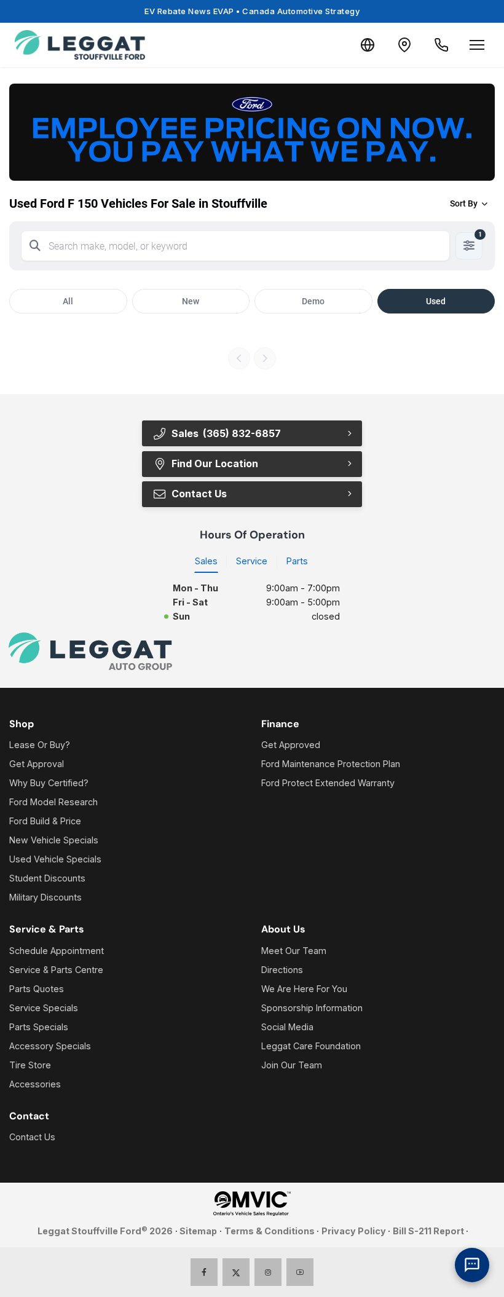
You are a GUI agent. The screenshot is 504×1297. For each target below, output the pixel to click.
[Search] (35, 246)
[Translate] (367, 44)
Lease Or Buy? (39, 744)
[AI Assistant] (472, 1265)
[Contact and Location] (404, 44)
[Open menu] (477, 45)
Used (436, 301)
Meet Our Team (293, 950)
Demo (313, 301)
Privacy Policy (353, 1231)
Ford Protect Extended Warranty (328, 783)
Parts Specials (38, 1027)
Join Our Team (291, 1065)
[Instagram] (268, 1272)
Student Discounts (47, 878)
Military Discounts (45, 897)
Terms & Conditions (269, 1231)
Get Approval (36, 764)
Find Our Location (214, 463)
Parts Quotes (36, 989)
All (68, 301)
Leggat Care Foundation (311, 1046)
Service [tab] (251, 561)
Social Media (287, 1027)
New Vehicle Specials (53, 840)
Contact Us (32, 1137)
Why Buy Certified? (49, 783)
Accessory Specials (50, 1046)
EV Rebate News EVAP (252, 11)
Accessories (35, 1084)
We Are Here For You (304, 989)
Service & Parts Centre (56, 969)
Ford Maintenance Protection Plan (330, 764)
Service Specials (43, 1008)
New (190, 301)
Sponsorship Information (312, 1008)
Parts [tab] (297, 561)
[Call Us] (441, 44)
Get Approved (290, 744)
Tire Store (30, 1065)
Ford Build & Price (45, 821)
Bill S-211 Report (428, 1231)
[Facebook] (204, 1272)
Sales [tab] (206, 561)
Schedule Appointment (56, 950)
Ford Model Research (53, 802)
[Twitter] (236, 1272)
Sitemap (198, 1231)
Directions (282, 969)
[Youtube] (300, 1272)
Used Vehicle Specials (55, 859)
